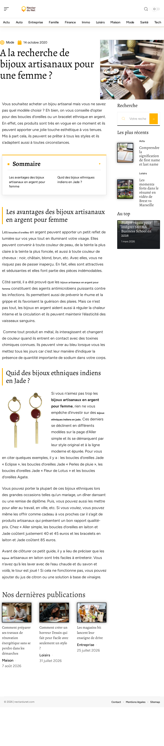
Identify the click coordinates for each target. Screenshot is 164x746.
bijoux (5, 558)
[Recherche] (146, 9)
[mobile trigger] (7, 9)
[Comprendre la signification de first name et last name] (125, 152)
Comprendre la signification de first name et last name (149, 156)
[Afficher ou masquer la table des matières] (71, 163)
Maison (7, 660)
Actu (142, 141)
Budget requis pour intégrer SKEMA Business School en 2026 (136, 229)
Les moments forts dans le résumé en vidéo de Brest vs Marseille (149, 192)
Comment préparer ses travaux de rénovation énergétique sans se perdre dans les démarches (16, 640)
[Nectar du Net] (29, 9)
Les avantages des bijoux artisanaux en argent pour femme (27, 181)
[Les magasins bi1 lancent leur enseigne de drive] (91, 612)
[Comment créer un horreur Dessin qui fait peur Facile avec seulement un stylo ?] (54, 612)
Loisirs (44, 655)
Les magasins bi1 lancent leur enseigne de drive (90, 632)
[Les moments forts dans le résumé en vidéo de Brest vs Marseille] (125, 189)
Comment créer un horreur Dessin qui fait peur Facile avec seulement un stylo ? (53, 638)
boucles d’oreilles (18, 232)
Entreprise (85, 645)
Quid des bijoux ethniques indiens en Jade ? (75, 179)
